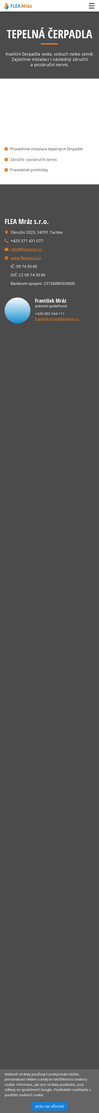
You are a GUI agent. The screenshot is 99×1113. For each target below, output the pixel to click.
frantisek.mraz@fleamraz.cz (57, 319)
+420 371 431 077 (27, 240)
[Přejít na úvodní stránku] (18, 6)
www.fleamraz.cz (26, 257)
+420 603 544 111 (50, 313)
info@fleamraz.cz (26, 249)
